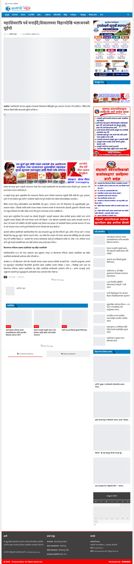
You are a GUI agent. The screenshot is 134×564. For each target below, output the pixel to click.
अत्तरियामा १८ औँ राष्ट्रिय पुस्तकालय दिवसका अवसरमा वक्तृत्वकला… (117, 273)
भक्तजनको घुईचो (12, 277)
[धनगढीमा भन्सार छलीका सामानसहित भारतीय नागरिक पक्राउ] (99, 318)
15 (122, 511)
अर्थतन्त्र (47, 14)
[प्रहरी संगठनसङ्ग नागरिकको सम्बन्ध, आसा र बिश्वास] (111, 405)
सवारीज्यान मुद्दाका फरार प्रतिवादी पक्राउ (115, 339)
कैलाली (8, 327)
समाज (23, 14)
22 (122, 515)
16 (127, 511)
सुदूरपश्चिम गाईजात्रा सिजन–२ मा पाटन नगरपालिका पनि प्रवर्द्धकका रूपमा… (118, 307)
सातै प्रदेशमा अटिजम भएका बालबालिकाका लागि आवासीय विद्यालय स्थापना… (118, 239)
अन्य (101, 14)
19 (106, 515)
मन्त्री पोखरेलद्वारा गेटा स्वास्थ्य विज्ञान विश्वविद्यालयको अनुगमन (118, 295)
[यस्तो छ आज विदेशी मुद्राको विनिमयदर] (75, 319)
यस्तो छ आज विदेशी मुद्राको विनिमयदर (116, 261)
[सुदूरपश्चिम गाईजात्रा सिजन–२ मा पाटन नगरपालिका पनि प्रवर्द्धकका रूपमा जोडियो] (99, 307)
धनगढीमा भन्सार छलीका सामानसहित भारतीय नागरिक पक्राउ (117, 318)
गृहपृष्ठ (7, 14)
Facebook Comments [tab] (26, 354)
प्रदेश (39, 14)
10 (96, 511)
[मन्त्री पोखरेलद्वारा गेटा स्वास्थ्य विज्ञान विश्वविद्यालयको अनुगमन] (99, 296)
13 (112, 511)
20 (112, 515)
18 (101, 515)
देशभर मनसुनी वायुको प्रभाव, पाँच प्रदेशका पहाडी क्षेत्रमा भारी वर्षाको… (117, 251)
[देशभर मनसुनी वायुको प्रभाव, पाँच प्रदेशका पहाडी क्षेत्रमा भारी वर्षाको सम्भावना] (47, 319)
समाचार (15, 14)
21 (117, 515)
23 (127, 515)
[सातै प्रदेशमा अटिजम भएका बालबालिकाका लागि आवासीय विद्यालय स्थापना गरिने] (19, 319)
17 (95, 515)
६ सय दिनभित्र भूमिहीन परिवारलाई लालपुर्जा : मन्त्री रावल (116, 284)
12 (106, 511)
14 (117, 511)
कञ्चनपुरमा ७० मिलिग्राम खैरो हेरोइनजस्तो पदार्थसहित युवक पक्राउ (117, 329)
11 (101, 511)
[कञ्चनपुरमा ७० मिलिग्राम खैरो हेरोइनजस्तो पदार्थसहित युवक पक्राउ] (99, 330)
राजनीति (31, 14)
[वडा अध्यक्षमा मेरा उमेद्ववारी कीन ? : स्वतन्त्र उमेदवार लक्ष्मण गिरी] (111, 471)
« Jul (94, 524)
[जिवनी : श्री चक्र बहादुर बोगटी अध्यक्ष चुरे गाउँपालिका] (111, 437)
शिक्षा (65, 14)
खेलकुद (83, 14)
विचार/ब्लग (93, 14)
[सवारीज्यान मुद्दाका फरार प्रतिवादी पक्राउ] (99, 341)
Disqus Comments (69, 354)
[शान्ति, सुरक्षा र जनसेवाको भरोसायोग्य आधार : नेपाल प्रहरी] (111, 369)
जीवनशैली (57, 14)
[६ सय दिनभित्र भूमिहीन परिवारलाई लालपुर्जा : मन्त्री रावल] (99, 285)
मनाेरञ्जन (73, 14)
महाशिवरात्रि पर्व (21, 277)
